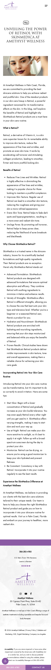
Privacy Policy (31, 630)
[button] (5, 661)
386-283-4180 (12, 667)
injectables (28, 614)
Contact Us (38, 667)
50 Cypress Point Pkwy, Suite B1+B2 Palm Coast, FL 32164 (25, 601)
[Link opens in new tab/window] (20, 593)
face (43, 614)
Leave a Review (25, 561)
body (22, 618)
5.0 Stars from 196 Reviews (25, 557)
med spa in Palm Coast (26, 610)
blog (26, 22)
